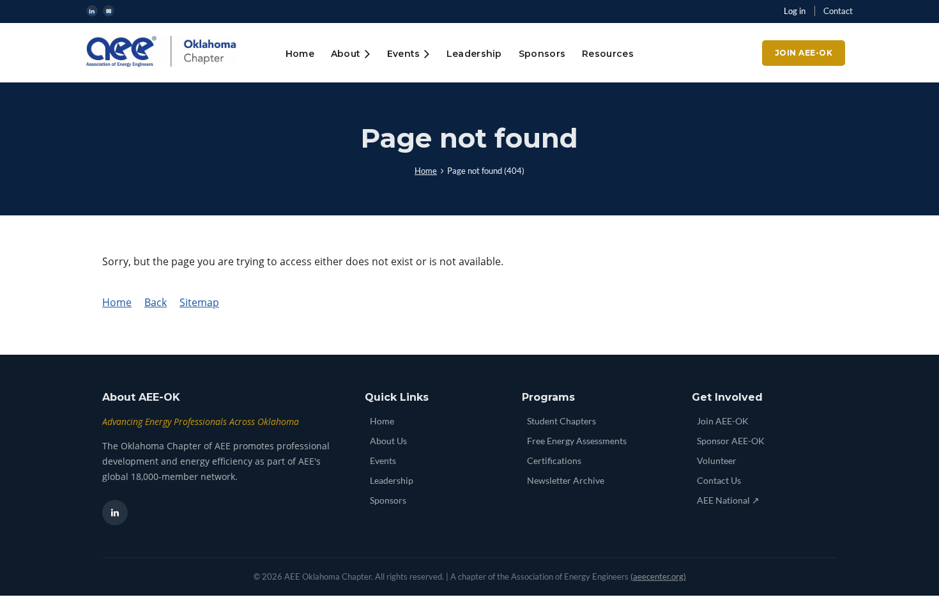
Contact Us (719, 480)
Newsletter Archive (565, 480)
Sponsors (388, 500)
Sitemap (199, 302)
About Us (388, 440)
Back (155, 302)
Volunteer (717, 460)
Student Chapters (561, 420)
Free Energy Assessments (577, 440)
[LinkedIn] (115, 512)
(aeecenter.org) (658, 576)
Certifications (554, 460)
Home (426, 171)
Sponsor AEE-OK (731, 440)
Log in (794, 11)
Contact (838, 11)
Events (383, 460)
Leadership (391, 480)
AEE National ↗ (728, 500)
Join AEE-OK (804, 53)
